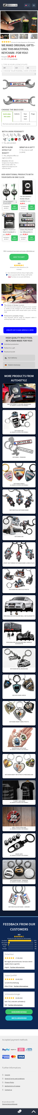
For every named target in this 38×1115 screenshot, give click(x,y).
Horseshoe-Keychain (19, 748)
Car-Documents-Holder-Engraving (19, 404)
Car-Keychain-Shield (19, 695)
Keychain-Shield (19, 484)
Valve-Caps (19, 854)
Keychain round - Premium (19, 881)
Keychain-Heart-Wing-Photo (19, 722)
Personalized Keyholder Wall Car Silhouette (19, 616)
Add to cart (19, 257)
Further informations (17, 967)
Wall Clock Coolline (19, 828)
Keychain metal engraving (19, 669)
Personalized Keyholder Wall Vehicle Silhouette (19, 643)
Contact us (8, 1090)
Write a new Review (19, 1018)
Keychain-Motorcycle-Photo (19, 589)
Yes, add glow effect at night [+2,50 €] (10, 157)
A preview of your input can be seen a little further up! (20, 251)
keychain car (19, 431)
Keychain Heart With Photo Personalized (19, 774)
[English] (27, 5)
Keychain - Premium (19, 457)
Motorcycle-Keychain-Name (19, 510)
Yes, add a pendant (10, 143)
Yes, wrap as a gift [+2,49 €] (26, 151)
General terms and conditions (15, 1079)
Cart (10, 1110)
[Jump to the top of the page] (34, 1111)
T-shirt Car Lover (19, 801)
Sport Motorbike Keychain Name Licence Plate (19, 563)
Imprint (7, 1075)
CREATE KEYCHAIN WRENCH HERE (20, 330)
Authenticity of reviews (12, 1086)
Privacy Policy (9, 1082)
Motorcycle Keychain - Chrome (19, 907)
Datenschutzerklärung (9, 1104)
